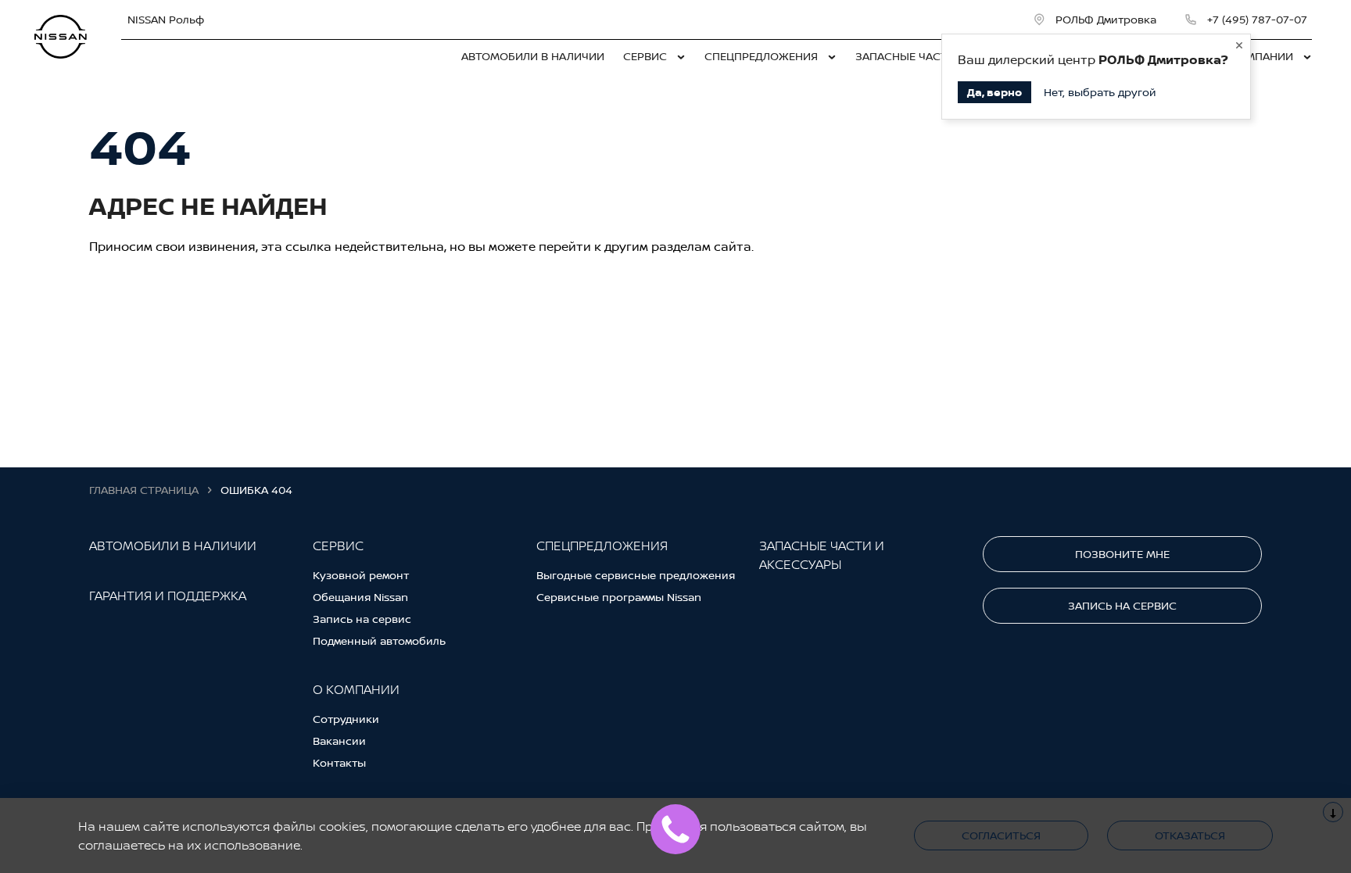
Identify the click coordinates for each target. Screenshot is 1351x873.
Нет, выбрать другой (1100, 91)
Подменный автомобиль (379, 640)
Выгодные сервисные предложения (635, 574)
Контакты (339, 762)
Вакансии (339, 740)
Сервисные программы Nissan (618, 596)
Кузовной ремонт (361, 574)
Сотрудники (346, 718)
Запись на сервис (362, 618)
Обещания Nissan (360, 596)
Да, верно (994, 91)
